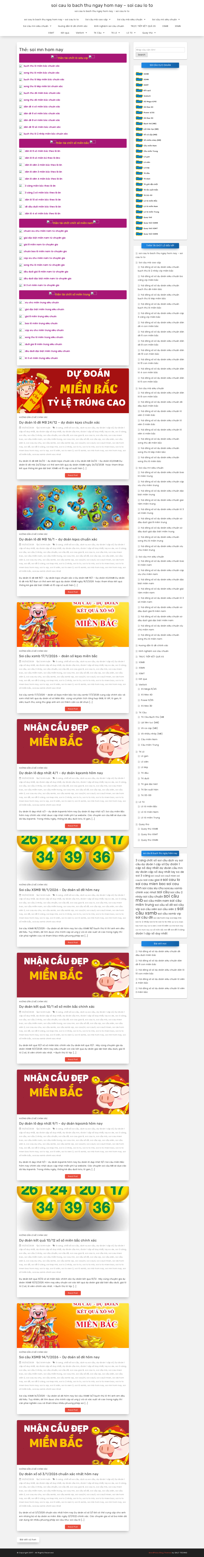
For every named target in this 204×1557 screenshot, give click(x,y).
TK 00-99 (148, 195)
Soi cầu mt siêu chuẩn (164, 19)
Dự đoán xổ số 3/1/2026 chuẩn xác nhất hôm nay (59, 1474)
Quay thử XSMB (151, 223)
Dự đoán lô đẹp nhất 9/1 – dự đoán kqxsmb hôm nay (61, 1123)
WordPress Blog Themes (160, 1553)
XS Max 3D (148, 118)
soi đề (27, 446)
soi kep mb (52, 446)
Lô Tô (130, 32)
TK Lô (114, 32)
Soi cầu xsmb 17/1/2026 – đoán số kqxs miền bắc (58, 656)
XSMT (51, 32)
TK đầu (147, 173)
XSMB (165, 26)
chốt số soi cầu (71, 427)
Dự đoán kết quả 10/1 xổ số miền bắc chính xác (57, 1007)
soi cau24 (80, 442)
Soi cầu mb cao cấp (96, 19)
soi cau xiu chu (34, 442)
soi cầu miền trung (53, 439)
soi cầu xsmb (49, 442)
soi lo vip (44, 450)
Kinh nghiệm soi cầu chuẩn (109, 26)
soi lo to (77, 446)
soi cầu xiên (108, 439)
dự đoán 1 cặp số (104, 427)
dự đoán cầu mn (70, 431)
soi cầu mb (101, 435)
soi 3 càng (120, 431)
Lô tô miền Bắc (150, 201)
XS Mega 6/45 (150, 101)
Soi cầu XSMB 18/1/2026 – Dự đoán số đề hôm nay (59, 890)
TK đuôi (147, 179)
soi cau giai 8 (77, 435)
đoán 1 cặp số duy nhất (91, 431)
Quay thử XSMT (151, 228)
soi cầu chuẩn (50, 435)
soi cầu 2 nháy (35, 435)
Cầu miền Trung (151, 151)
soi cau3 (91, 442)
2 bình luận (44, 427)
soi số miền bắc (157, 930)
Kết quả (65, 32)
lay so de (109, 431)
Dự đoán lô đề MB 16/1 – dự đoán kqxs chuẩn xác (58, 539)
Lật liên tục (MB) (151, 129)
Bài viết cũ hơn (28, 1539)
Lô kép (147, 168)
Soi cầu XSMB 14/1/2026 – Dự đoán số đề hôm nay (59, 1357)
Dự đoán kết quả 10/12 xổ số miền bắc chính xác (58, 1240)
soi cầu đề (64, 435)
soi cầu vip (95, 439)
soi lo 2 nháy (65, 446)
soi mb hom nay (96, 450)
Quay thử (147, 32)
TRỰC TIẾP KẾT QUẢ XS (143, 26)
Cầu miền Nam (150, 146)
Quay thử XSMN (151, 234)
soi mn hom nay (113, 450)
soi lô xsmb (80, 450)
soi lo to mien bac (105, 446)
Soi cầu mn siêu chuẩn (35, 26)
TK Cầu (98, 32)
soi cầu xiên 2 (167, 909)
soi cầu (22, 435)
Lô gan (147, 157)
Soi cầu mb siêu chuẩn (129, 19)
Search (141, 54)
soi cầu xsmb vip (65, 442)
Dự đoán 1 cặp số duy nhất (158, 866)
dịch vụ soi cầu (87, 427)
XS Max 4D (148, 107)
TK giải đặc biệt (151, 184)
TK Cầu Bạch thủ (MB (152, 717)
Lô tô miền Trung (151, 212)
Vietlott (80, 32)
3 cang (59, 427)
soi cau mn (69, 439)
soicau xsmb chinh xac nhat (46, 454)
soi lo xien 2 (68, 450)
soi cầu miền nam (33, 439)
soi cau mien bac (151, 883)
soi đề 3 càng (38, 446)
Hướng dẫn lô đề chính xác (73, 26)
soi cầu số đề (82, 439)
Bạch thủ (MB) (150, 124)
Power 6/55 (149, 113)
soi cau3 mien (104, 442)
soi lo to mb (89, 446)
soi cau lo (90, 435)
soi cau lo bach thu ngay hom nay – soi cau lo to (102, 5)
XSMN (178, 26)
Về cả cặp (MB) (150, 135)
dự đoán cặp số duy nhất (48, 431)
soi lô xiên (55, 450)
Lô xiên (147, 162)
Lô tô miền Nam (151, 206)
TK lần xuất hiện (151, 190)
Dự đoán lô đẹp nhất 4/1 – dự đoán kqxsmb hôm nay (61, 773)
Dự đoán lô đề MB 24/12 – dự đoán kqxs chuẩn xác (59, 422)
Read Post (73, 475)
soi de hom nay (162, 918)
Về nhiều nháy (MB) (152, 140)
